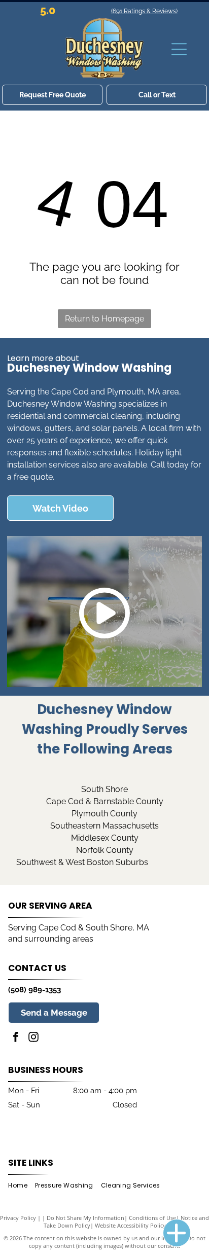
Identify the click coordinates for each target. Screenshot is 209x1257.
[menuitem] (21, 1186)
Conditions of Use (152, 1218)
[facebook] (15, 1038)
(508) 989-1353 (34, 989)
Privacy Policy (18, 1218)
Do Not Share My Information (85, 1218)
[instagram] (33, 1038)
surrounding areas (58, 939)
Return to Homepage (104, 319)
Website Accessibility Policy (130, 1225)
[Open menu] (179, 49)
